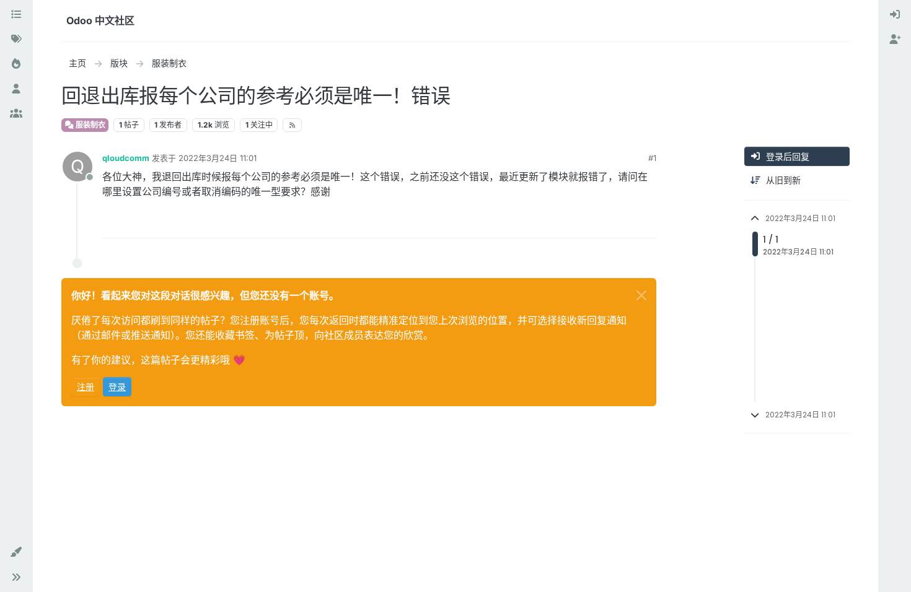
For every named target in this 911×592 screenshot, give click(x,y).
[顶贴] (602, 223)
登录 (117, 386)
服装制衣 (89, 124)
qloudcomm (125, 158)
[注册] (895, 40)
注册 (85, 386)
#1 (652, 158)
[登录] (895, 15)
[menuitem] (895, 15)
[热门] (16, 64)
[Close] (641, 295)
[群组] (16, 114)
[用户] (16, 89)
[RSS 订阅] (292, 125)
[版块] (16, 15)
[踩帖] (646, 223)
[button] (16, 552)
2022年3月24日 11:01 (217, 158)
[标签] (16, 40)
